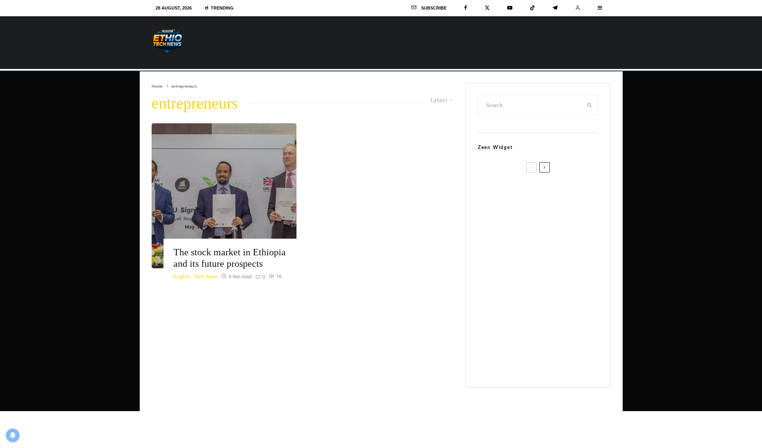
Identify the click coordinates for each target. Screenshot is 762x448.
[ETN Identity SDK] (497, 300)
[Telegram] (555, 8)
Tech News (205, 277)
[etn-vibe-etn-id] (497, 350)
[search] (589, 105)
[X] (487, 8)
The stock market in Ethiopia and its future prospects (229, 258)
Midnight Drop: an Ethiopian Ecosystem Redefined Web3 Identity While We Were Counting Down (560, 346)
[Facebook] (465, 8)
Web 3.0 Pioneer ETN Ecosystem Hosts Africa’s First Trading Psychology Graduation (555, 245)
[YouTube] (509, 8)
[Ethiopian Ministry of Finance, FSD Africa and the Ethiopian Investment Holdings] (224, 195)
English (181, 277)
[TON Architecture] (497, 199)
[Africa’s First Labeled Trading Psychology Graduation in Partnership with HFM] (497, 250)
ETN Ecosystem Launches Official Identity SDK (556, 288)
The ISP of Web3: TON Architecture (552, 187)
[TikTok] (532, 8)
